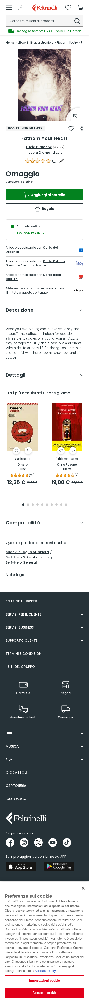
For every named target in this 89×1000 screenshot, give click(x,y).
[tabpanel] (44, 85)
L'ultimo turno (67, 459)
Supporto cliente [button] (21, 640)
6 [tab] (47, 505)
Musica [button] (12, 746)
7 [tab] (51, 505)
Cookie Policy (45, 970)
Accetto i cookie (44, 992)
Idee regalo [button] (16, 798)
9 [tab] (61, 505)
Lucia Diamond (39, 147)
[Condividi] (81, 128)
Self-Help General (21, 562)
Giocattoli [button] (16, 772)
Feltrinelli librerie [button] (21, 601)
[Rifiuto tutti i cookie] (83, 888)
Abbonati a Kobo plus (22, 288)
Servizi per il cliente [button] (23, 614)
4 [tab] (37, 505)
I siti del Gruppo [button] (20, 666)
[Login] (21, 7)
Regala (47, 208)
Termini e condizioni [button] (24, 653)
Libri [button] (9, 733)
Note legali (16, 574)
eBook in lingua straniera (27, 552)
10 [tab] (66, 505)
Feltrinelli (28, 182)
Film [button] (9, 759)
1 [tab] (45, 117)
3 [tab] (33, 505)
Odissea (22, 459)
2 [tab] (28, 505)
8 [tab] (56, 505)
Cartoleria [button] (16, 785)
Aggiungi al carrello (47, 194)
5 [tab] (42, 505)
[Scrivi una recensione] (62, 161)
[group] (44, 31)
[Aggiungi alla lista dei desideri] (71, 128)
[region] (44, 941)
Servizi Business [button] (20, 627)
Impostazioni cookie (44, 980)
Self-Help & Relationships (28, 557)
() (54, 161)
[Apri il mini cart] (80, 7)
